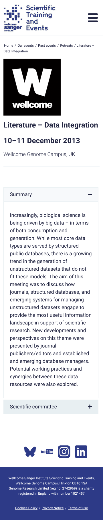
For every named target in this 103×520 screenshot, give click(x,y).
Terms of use (78, 508)
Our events (25, 46)
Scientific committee (33, 407)
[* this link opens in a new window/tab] (30, 451)
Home (8, 46)
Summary (21, 195)
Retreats (66, 46)
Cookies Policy (26, 508)
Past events (47, 46)
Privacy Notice (53, 508)
